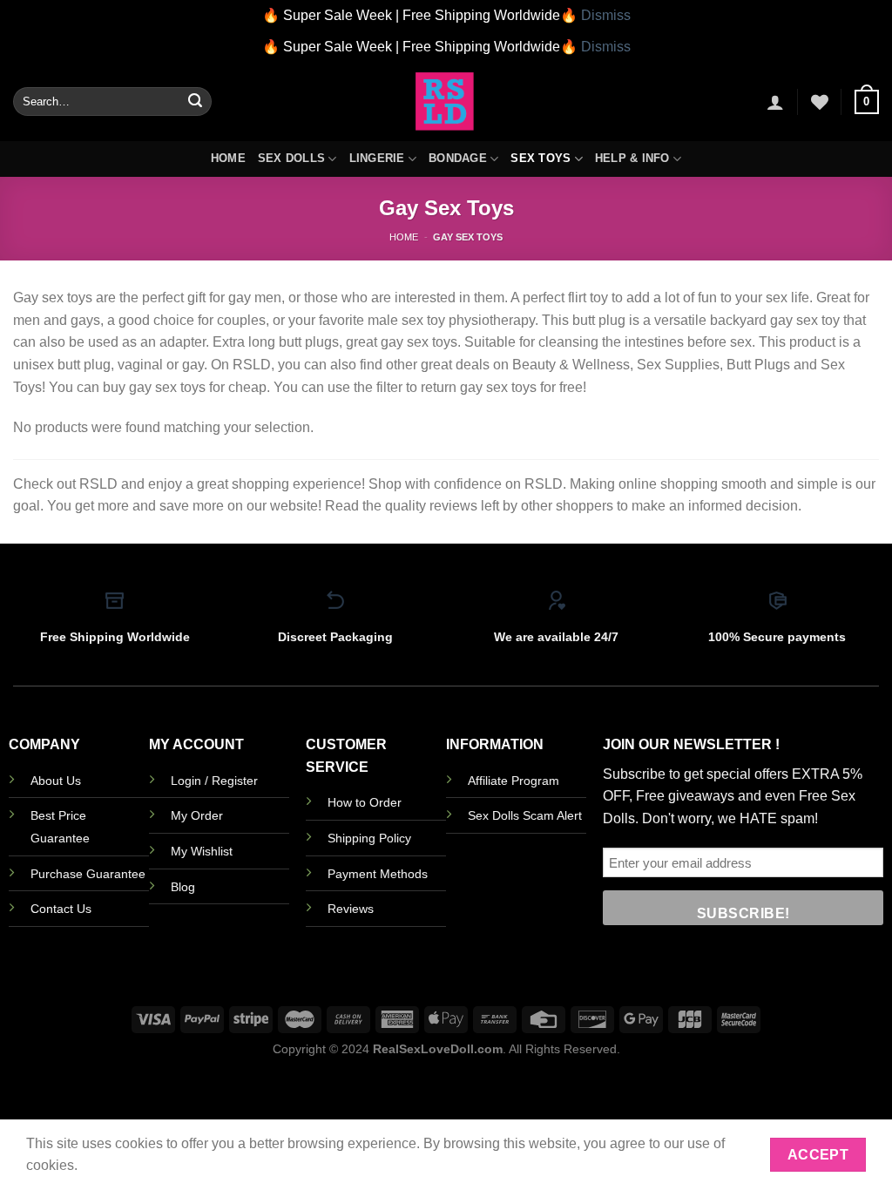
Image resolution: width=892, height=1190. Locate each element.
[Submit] (195, 102)
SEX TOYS (540, 158)
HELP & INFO (632, 158)
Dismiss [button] (606, 15)
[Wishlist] (819, 102)
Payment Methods (378, 874)
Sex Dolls (291, 158)
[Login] (775, 102)
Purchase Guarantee (87, 874)
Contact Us (60, 909)
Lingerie (377, 158)
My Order (197, 815)
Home (228, 158)
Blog (183, 887)
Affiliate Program (513, 781)
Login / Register (214, 781)
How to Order (365, 802)
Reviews (351, 909)
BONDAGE (458, 158)
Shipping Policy (369, 838)
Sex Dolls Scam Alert (525, 815)
